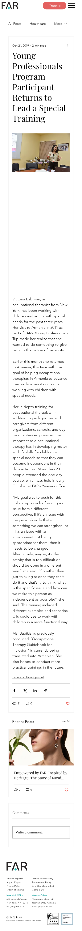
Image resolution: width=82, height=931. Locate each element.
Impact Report (14, 882)
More (58, 24)
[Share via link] (45, 690)
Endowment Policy (41, 882)
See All (65, 721)
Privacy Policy (13, 885)
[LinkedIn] (17, 917)
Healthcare (38, 24)
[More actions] (67, 45)
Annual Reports (15, 878)
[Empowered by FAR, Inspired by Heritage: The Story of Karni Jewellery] (41, 747)
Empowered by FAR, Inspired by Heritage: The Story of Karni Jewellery (40, 775)
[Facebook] (10, 917)
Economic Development (28, 677)
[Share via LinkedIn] (35, 690)
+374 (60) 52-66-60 (42, 906)
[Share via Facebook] (14, 690)
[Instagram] (7, 917)
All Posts (14, 24)
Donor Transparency (42, 878)
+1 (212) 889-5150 (16, 906)
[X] (14, 917)
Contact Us (38, 889)
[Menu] (71, 5)
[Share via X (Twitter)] (25, 690)
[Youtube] (20, 917)
